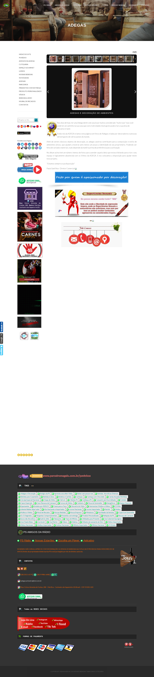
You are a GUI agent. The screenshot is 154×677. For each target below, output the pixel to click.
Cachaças (79, 497)
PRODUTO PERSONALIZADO (30, 91)
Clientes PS (74, 500)
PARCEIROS (23, 84)
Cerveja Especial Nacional (30, 500)
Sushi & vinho (44, 519)
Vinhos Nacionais (27, 525)
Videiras (75, 522)
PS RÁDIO (23, 58)
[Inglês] (32, 486)
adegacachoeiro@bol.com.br (31, 581)
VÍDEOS (22, 95)
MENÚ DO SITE (25, 54)
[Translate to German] (28, 127)
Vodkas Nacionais (62, 525)
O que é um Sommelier (126, 512)
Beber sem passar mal (85, 494)
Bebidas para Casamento (30, 497)
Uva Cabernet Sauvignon (113, 519)
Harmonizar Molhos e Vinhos (99, 506)
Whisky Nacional (98, 525)
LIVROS (22, 71)
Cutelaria (80, 503)
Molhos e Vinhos (26, 512)
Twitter (22, 144)
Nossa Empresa (76, 512)
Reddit (40, 144)
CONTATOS (23, 105)
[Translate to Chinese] (37, 127)
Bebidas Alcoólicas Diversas (107, 494)
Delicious (22, 147)
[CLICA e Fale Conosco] (92, 234)
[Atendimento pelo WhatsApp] (54, 574)
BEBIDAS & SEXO (25, 98)
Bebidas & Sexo (48, 497)
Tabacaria (57, 519)
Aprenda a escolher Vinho (63, 494)
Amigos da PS (45, 494)
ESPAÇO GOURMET (26, 68)
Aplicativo (88, 540)
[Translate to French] (25, 127)
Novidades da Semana (106, 512)
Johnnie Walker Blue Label (30, 509)
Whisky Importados (80, 525)
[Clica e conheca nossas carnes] (29, 226)
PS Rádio (25, 540)
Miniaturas (90, 512)
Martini (107, 509)
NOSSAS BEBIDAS (26, 74)
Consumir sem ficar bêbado (106, 500)
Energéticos (111, 503)
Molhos (118, 509)
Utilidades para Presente (91, 519)
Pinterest (25, 144)
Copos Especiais (27, 503)
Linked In (29, 144)
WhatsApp (33, 147)
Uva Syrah (41, 522)
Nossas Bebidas (60, 512)
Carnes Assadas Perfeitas (118, 497)
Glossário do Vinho (78, 506)
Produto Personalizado (90, 516)
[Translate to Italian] (31, 127)
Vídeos (64, 522)
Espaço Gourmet (125, 503)
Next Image (135, 91)
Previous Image (48, 91)
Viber (36, 147)
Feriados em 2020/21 (41, 506)
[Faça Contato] (29, 262)
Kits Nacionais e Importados (54, 509)
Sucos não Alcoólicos (28, 519)
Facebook (18, 144)
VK (29, 147)
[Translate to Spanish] (21, 127)
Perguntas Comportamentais (46, 516)
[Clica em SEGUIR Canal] (29, 180)
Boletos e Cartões (65, 497)
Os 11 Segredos (26, 516)
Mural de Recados (43, 512)
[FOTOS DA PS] (18, 568)
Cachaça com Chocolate (95, 497)
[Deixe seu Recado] (76, 168)
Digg (36, 144)
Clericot (62, 500)
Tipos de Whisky (71, 519)
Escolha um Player (68, 540)
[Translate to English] (18, 127)
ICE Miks (117, 506)
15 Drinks (112, 525)
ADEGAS (22, 81)
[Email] (22, 568)
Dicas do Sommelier (95, 503)
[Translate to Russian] (34, 127)
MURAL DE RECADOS (27, 101)
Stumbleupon (18, 147)
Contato (123, 500)
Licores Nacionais (75, 509)
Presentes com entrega (69, 516)
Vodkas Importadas (44, 525)
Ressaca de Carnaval (125, 516)
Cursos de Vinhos (66, 503)
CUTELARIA (23, 64)
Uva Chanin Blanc (27, 522)
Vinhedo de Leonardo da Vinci (92, 522)
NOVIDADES (24, 78)
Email (40, 147)
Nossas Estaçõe (44, 540)
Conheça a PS (87, 500)
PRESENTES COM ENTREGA (30, 88)
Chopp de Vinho (49, 500)
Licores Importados (93, 509)
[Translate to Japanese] (40, 127)
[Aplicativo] (29, 168)
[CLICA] (43, 623)
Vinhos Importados (114, 522)
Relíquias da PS (108, 516)
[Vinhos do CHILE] (29, 343)
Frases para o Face (60, 506)
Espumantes (25, 506)
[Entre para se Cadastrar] (92, 203)
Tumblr (33, 144)
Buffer (25, 147)
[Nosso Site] (25, 568)
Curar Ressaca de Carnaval (46, 503)
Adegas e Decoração (28, 494)
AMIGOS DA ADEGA (27, 61)
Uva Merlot (53, 522)
